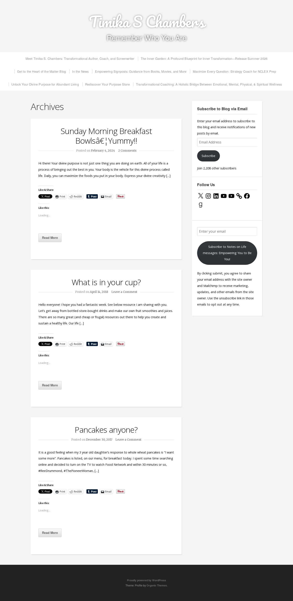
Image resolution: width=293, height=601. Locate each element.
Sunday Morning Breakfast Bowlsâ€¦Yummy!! (106, 135)
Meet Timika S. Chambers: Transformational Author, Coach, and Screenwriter (80, 58)
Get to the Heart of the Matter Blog (41, 71)
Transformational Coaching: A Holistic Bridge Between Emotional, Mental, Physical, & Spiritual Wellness (209, 84)
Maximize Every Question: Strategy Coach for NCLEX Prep (234, 71)
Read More (50, 237)
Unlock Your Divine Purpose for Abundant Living (45, 84)
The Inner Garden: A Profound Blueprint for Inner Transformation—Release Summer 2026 (204, 58)
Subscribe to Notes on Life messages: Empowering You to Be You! (227, 253)
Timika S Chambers (146, 21)
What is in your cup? (106, 282)
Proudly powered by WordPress (146, 580)
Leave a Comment (124, 292)
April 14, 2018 (99, 292)
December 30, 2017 (99, 439)
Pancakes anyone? (106, 429)
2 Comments (127, 150)
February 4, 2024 (103, 150)
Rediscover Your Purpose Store (107, 84)
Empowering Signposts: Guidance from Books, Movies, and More (141, 71)
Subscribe (208, 156)
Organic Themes (156, 585)
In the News (80, 71)
